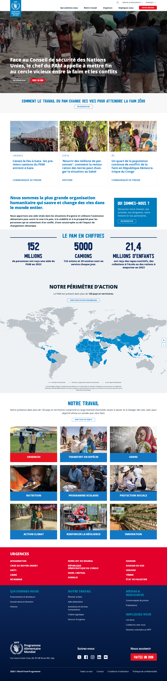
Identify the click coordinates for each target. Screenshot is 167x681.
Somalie (73, 577)
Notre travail (90, 7)
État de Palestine (136, 579)
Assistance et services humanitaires (78, 608)
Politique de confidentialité (145, 671)
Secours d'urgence (76, 619)
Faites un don (148, 8)
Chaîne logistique (76, 614)
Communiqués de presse (137, 600)
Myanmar (16, 579)
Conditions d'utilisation (118, 671)
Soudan (130, 560)
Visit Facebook (86, 657)
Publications (131, 605)
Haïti (13, 570)
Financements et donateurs (22, 597)
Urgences (107, 7)
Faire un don (37, 80)
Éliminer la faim (75, 597)
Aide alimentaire (75, 601)
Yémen (130, 574)
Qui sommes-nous (69, 7)
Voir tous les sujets (83, 420)
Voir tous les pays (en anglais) (83, 300)
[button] (164, 340)
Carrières (130, 620)
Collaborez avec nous (135, 624)
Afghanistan (18, 560)
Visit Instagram (92, 657)
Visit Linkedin (99, 657)
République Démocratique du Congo (83, 567)
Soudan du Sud (135, 565)
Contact (100, 671)
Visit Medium (106, 657)
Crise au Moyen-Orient (24, 565)
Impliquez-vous (126, 7)
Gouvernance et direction (21, 601)
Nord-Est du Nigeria (80, 560)
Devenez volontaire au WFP (138, 629)
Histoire (13, 606)
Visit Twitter (79, 657)
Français (149, 2)
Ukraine (131, 570)
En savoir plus (19, 80)
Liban (13, 574)
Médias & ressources (131, 2)
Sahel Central (76, 572)
